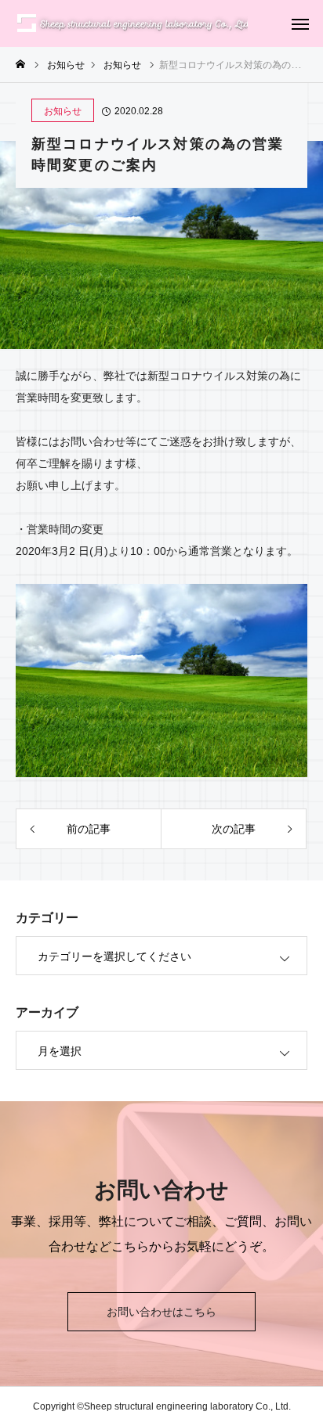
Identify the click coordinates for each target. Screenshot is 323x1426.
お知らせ (63, 111)
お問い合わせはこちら (161, 1311)
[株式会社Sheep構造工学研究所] (132, 23)
